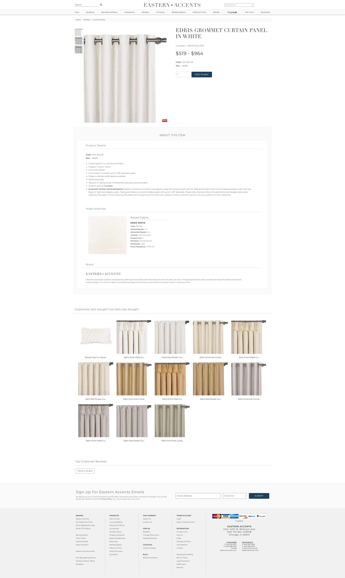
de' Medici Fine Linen (84, 522)
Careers (180, 548)
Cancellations (182, 545)
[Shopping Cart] (269, 5)
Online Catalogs (149, 548)
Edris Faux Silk (196, 45)
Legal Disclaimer (183, 561)
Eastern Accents (82, 519)
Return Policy (182, 558)
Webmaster (181, 564)
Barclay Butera (82, 535)
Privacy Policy (106, 499)
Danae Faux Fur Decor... (96, 357)
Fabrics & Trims (199, 12)
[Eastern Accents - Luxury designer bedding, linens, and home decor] (172, 5)
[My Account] (267, 5)
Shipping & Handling (185, 554)
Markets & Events (150, 538)
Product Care (182, 532)
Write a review (85, 471)
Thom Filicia (81, 538)
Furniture (160, 12)
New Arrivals (114, 519)
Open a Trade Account (186, 522)
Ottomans (113, 541)
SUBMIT (259, 496)
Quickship (265, 12)
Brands (216, 12)
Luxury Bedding (115, 522)
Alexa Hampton (82, 545)
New (77, 12)
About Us (147, 519)
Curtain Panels (99, 20)
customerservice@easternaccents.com (250, 549)
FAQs (179, 538)
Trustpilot (239, 521)
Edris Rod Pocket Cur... (172, 357)
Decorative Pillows (109, 12)
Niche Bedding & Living (85, 525)
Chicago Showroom (151, 535)
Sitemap (180, 567)
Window (145, 12)
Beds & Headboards (117, 538)
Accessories (129, 12)
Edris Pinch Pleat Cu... (134, 357)
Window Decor (115, 532)
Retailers (146, 532)
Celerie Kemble (82, 541)
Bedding (90, 12)
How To (180, 535)
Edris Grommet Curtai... (211, 357)
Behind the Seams (150, 558)
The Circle (249, 12)
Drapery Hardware (117, 535)
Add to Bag (202, 74)
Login (179, 519)
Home (78, 20)
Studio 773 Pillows (83, 528)
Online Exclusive (116, 551)
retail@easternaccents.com (228, 549)
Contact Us (147, 522)
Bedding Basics (179, 12)
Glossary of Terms (184, 541)
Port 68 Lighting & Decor (86, 558)
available (108, 186)
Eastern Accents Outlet (85, 551)
